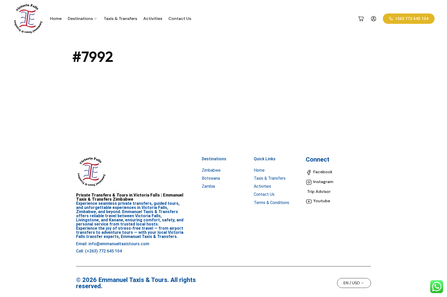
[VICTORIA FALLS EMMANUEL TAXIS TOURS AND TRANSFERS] (28, 18)
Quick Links (264, 158)
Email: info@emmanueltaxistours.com (112, 243)
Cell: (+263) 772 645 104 (99, 251)
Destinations (214, 158)
